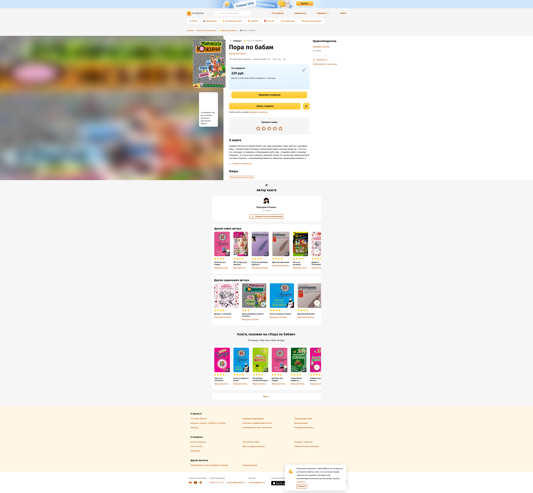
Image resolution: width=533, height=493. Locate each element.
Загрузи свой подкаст (312, 21)
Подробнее (300, 482)
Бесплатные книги (233, 21)
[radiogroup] (269, 128)
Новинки (254, 21)
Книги (194, 21)
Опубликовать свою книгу (325, 64)
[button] (317, 251)
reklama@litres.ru (257, 482)
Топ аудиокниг (288, 21)
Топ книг (271, 21)
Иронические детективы (241, 177)
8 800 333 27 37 (216, 482)
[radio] (258, 128)
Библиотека (300, 13)
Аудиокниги (211, 21)
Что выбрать (278, 13)
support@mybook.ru (236, 482)
